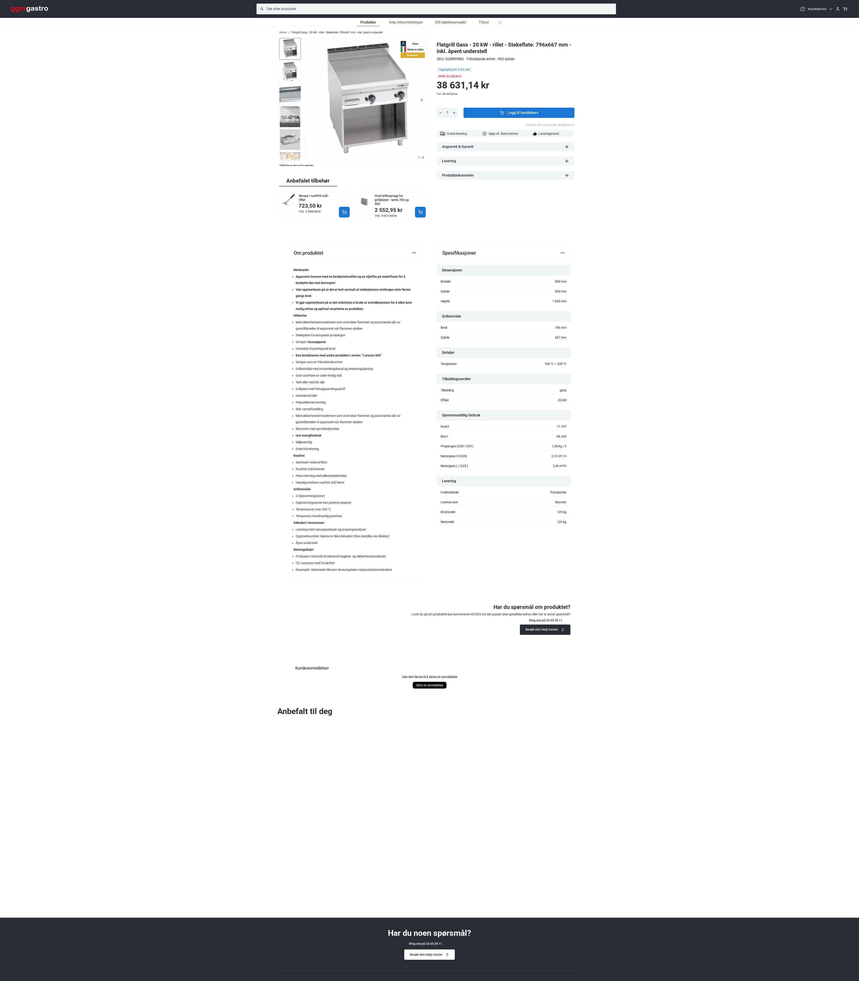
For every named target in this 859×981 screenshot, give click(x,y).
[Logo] (29, 9)
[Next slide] (421, 100)
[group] (290, 48)
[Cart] (845, 9)
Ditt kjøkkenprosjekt (450, 22)
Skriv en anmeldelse (429, 685)
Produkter (368, 22)
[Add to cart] (344, 212)
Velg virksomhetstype (406, 22)
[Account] (837, 9)
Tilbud (484, 22)
